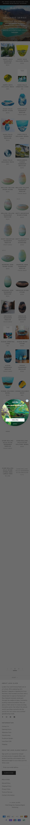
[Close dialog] (27, 401)
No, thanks (15, 423)
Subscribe (15, 420)
